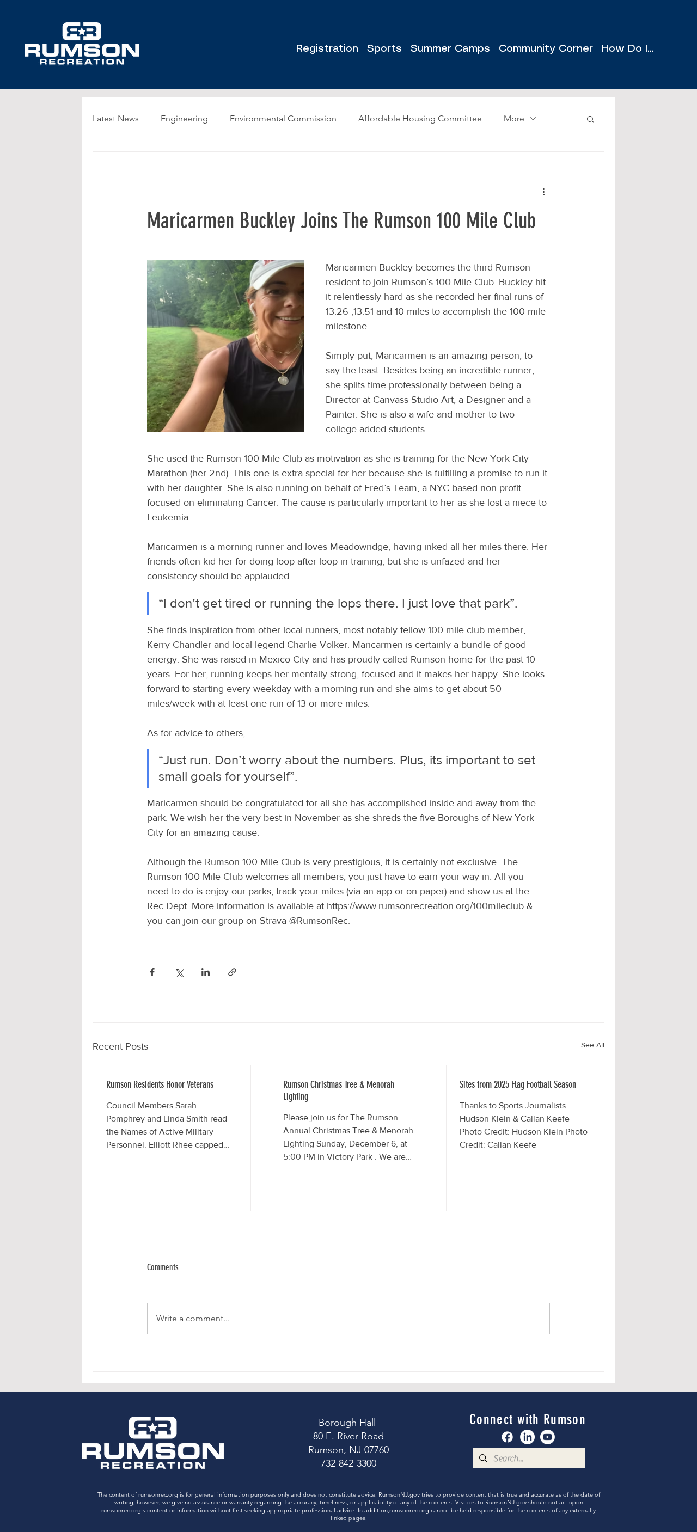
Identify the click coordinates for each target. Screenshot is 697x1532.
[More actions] (543, 191)
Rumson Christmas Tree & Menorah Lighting (338, 1090)
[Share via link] (232, 972)
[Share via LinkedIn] (205, 972)
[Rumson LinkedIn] (527, 1437)
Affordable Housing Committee (420, 118)
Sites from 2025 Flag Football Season (518, 1084)
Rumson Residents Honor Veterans (159, 1084)
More (514, 118)
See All (592, 1044)
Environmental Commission (283, 118)
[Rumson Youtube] (547, 1437)
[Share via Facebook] (152, 972)
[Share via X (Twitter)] (179, 972)
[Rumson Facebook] (507, 1437)
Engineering (184, 118)
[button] (545, 44)
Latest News (116, 118)
